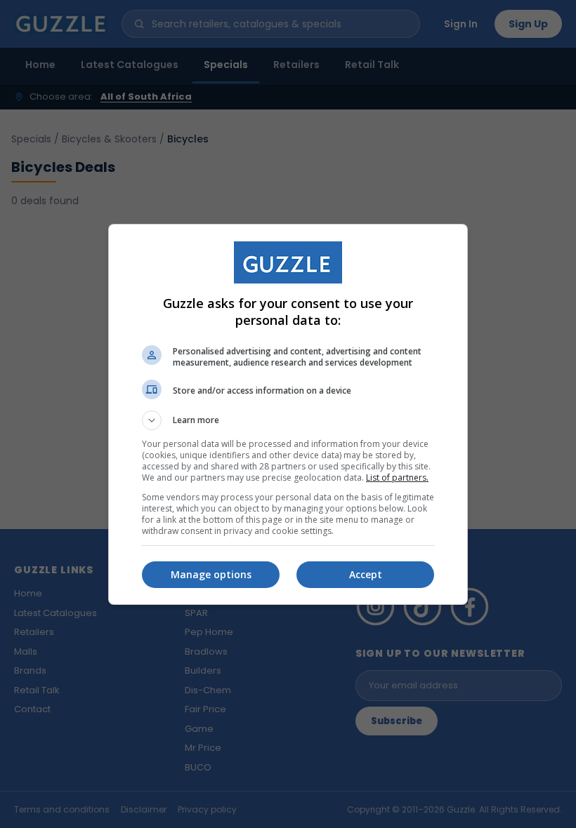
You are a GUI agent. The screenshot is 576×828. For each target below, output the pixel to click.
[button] (288, 420)
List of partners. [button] (397, 477)
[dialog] (288, 414)
